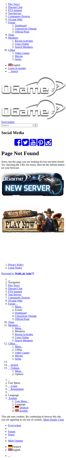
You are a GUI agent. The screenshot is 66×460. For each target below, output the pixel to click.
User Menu (21, 401)
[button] (33, 32)
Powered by (17, 273)
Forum (11, 431)
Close (61, 419)
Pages (11, 434)
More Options (15, 440)
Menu (18, 306)
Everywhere (7, 121)
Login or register (17, 68)
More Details (50, 419)
